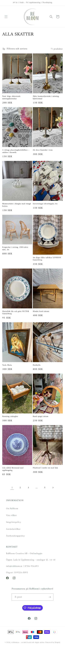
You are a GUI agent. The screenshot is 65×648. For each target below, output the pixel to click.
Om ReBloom (12, 508)
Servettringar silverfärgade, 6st (45, 204)
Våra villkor (11, 515)
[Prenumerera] (50, 597)
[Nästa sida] (53, 487)
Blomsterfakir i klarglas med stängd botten (16, 205)
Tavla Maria (7, 365)
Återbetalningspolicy (15, 536)
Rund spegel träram (40, 416)
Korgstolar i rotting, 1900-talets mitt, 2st (15, 248)
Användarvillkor (13, 529)
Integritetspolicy (13, 522)
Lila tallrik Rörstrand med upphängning (12, 469)
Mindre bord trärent (41, 311)
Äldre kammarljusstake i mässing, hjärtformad (46, 97)
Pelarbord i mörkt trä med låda (45, 468)
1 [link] (12, 488)
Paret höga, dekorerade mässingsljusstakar (11, 97)
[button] (6, 16)
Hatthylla (36, 365)
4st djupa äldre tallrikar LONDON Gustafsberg (47, 259)
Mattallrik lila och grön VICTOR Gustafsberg (15, 312)
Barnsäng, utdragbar (10, 416)
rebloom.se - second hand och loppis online (28, 642)
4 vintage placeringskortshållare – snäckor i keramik (15, 151)
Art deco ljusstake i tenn (43, 150)
